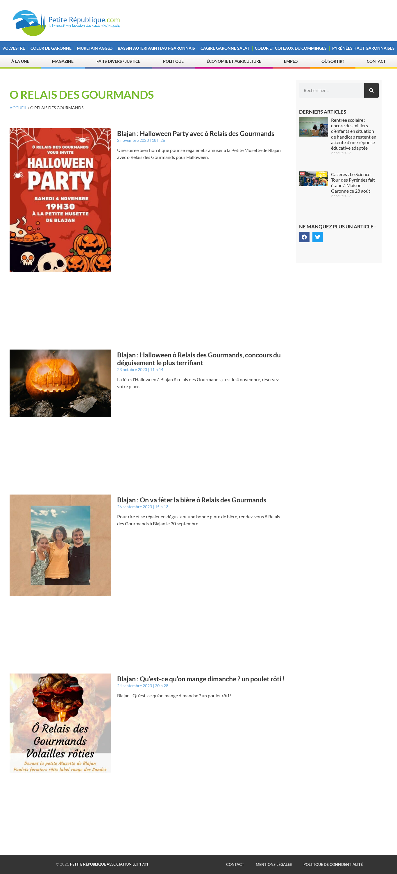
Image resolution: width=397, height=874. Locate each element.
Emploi (291, 61)
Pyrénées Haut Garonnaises (363, 48)
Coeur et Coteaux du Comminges (291, 48)
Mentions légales (274, 864)
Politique (173, 61)
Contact (376, 61)
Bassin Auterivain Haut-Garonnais (156, 48)
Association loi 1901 (109, 864)
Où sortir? (332, 61)
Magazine (63, 61)
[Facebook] (304, 237)
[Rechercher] (371, 90)
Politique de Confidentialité (333, 864)
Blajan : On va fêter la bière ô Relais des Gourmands (191, 500)
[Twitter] (317, 237)
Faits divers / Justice (118, 61)
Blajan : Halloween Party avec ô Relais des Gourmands (195, 133)
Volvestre (13, 48)
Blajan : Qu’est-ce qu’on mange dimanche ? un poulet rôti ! (201, 679)
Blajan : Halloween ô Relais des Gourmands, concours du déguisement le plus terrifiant (199, 359)
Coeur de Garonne (51, 48)
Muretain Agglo (94, 48)
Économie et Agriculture (234, 61)
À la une (20, 61)
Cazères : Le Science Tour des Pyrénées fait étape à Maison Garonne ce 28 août (353, 182)
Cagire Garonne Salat (225, 48)
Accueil (18, 107)
